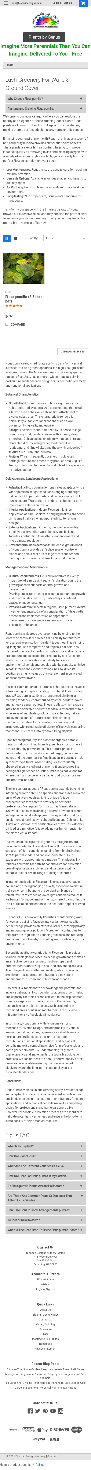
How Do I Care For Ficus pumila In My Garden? (38, 1176)
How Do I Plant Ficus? (22, 1156)
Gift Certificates (45, 1279)
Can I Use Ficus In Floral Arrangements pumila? (39, 1210)
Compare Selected (72, 351)
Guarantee (45, 1329)
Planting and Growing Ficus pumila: (31, 108)
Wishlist (45, 1284)
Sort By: (33, 238)
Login (56, 2)
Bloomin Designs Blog (46, 1314)
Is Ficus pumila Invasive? (24, 1220)
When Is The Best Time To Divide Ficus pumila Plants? (43, 1230)
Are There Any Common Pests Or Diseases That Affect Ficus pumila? (40, 1198)
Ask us (40, 1464)
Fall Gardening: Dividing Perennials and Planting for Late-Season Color (45, 1382)
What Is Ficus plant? (21, 1146)
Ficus (8, 292)
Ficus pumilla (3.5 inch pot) (23, 298)
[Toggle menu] (6, 6)
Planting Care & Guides (45, 1339)
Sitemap (52, 1456)
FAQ (45, 1334)
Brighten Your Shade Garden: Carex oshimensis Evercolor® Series (45, 1369)
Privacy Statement (45, 1348)
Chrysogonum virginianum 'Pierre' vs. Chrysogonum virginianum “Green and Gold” (45, 1376)
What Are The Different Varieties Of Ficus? (36, 1166)
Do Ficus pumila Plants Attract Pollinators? (36, 1186)
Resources (45, 1343)
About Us (45, 1309)
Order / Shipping (45, 1324)
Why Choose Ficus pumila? (25, 98)
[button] (44, 37)
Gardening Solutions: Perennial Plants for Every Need (45, 1387)
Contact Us (45, 1319)
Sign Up (67, 2)
